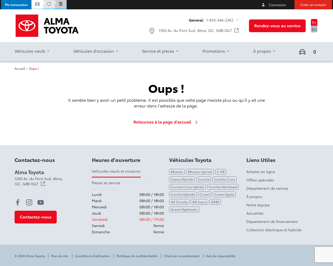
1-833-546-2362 (219, 20)
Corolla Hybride (183, 194)
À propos (254, 196)
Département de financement (272, 221)
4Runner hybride (200, 171)
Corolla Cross (224, 179)
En (314, 29)
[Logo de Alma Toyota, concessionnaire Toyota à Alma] (47, 26)
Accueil (20, 68)
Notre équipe (258, 204)
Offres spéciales (260, 179)
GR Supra (199, 202)
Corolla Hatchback (223, 187)
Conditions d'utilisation (92, 256)
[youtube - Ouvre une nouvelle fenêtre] (40, 202)
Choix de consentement (182, 256)
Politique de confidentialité (137, 256)
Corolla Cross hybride (187, 187)
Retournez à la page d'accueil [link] (162, 122)
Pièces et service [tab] (106, 182)
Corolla (203, 179)
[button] (16, 4)
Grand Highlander (184, 209)
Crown (205, 194)
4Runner (177, 171)
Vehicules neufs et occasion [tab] (116, 171)
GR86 (215, 202)
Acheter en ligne (260, 171)
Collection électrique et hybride (274, 229)
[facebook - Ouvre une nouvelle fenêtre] (18, 202)
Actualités (255, 213)
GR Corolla (179, 202)
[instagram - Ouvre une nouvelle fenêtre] (29, 202)
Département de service (267, 188)
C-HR (221, 171)
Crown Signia (224, 194)
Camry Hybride (182, 179)
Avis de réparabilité (220, 256)
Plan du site (59, 256)
